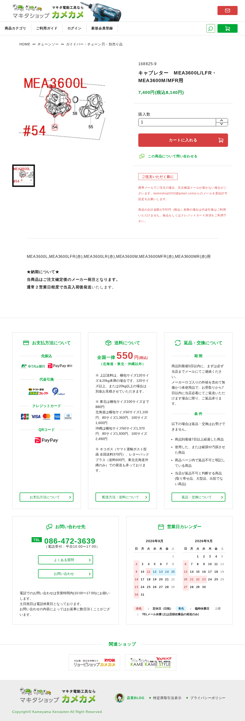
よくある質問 (64, 560)
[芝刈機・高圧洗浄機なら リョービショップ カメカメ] (94, 662)
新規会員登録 (102, 28)
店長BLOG (136, 698)
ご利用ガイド (47, 28)
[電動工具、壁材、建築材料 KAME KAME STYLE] (150, 662)
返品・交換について (197, 497)
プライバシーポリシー (208, 698)
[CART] (227, 28)
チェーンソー (48, 44)
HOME (24, 44)
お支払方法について (45, 497)
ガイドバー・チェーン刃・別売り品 (94, 44)
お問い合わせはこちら (227, 10)
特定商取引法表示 (167, 698)
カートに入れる (183, 140)
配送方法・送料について (120, 497)
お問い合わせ (64, 574)
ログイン (74, 28)
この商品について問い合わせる (173, 156)
